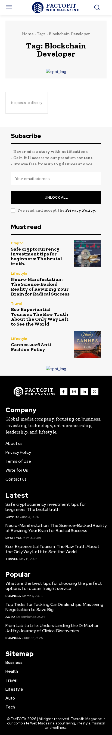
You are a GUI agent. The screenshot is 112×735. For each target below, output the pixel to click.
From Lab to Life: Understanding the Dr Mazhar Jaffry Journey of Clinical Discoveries (51, 628)
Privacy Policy (80, 210)
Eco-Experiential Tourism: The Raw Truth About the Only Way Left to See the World (40, 316)
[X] (94, 391)
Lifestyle (19, 273)
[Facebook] (63, 391)
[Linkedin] (84, 391)
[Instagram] (74, 391)
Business (13, 596)
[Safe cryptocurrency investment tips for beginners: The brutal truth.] (87, 253)
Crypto (17, 243)
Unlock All (56, 197)
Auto (10, 617)
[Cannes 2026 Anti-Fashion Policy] (87, 344)
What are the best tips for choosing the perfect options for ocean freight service (53, 585)
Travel (16, 303)
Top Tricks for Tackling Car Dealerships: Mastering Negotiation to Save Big (54, 607)
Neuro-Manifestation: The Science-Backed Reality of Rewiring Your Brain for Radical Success (40, 286)
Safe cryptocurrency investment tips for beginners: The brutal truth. (36, 256)
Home (27, 33)
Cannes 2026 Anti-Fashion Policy (32, 347)
